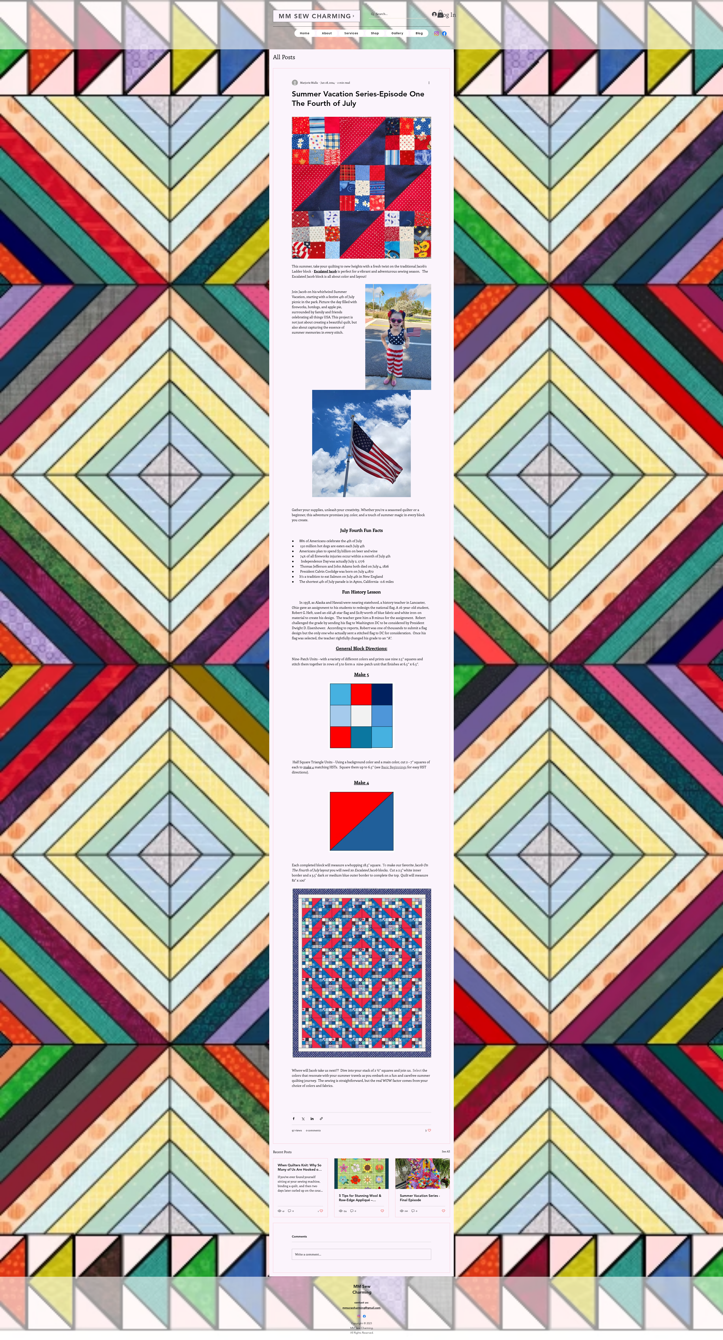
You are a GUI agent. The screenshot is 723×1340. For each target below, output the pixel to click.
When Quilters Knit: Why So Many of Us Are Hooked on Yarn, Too (299, 1167)
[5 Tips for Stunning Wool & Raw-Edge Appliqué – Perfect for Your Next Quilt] (361, 1173)
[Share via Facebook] (293, 1118)
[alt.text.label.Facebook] (444, 34)
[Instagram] (436, 34)
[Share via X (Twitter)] (303, 1118)
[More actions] (429, 82)
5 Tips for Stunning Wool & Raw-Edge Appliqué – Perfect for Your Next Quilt (360, 1197)
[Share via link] (321, 1118)
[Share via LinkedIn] (312, 1118)
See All (446, 1151)
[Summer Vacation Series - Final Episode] (422, 1173)
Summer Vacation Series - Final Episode (420, 1197)
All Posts (284, 57)
